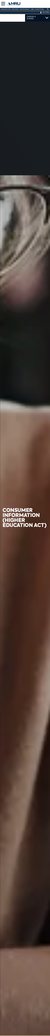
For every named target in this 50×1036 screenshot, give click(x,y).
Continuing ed (24, 9)
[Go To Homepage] (14, 4)
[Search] (47, 9)
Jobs (32, 9)
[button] (3, 3)
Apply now (15, 9)
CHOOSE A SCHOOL (31, 18)
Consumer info (6, 9)
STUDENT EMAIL (39, 9)
